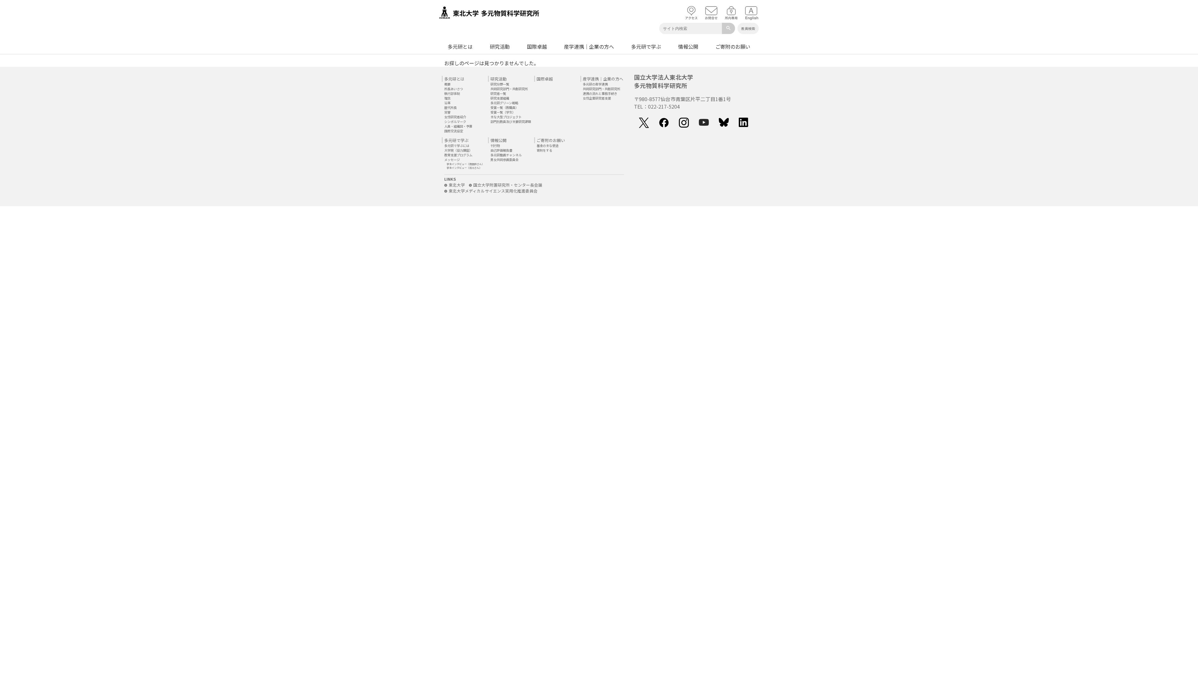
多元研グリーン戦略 (504, 102)
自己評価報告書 (501, 150)
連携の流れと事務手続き (600, 93)
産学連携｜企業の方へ (589, 46)
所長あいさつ (453, 88)
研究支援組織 (499, 98)
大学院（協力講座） (458, 150)
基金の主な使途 (547, 145)
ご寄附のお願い (732, 46)
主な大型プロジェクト (506, 117)
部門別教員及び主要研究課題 (510, 121)
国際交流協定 (453, 131)
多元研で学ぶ (646, 46)
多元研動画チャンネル (506, 155)
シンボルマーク (455, 121)
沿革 (447, 102)
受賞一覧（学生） (502, 112)
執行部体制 (452, 93)
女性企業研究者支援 (597, 98)
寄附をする (544, 150)
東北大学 (457, 185)
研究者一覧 (498, 93)
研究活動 (500, 46)
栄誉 (447, 112)
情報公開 (688, 46)
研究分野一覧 (499, 84)
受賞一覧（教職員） (504, 107)
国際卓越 (537, 46)
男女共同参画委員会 (504, 159)
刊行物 (495, 145)
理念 (447, 98)
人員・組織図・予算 (458, 126)
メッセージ (452, 159)
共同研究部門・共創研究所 (509, 88)
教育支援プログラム (458, 155)
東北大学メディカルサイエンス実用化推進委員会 (493, 191)
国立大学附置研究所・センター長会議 (507, 185)
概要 (447, 84)
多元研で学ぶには (456, 145)
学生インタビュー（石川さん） (464, 167)
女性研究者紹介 (455, 117)
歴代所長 (450, 107)
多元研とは (460, 46)
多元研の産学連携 (595, 84)
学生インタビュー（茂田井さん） (465, 164)
